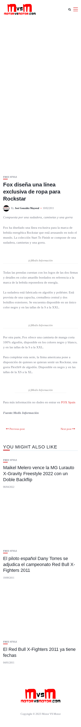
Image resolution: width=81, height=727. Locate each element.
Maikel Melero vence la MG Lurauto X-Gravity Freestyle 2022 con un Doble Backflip (38, 473)
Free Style (10, 177)
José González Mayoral (27, 208)
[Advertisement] (40, 61)
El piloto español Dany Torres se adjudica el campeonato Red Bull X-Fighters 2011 (39, 564)
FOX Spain (68, 402)
